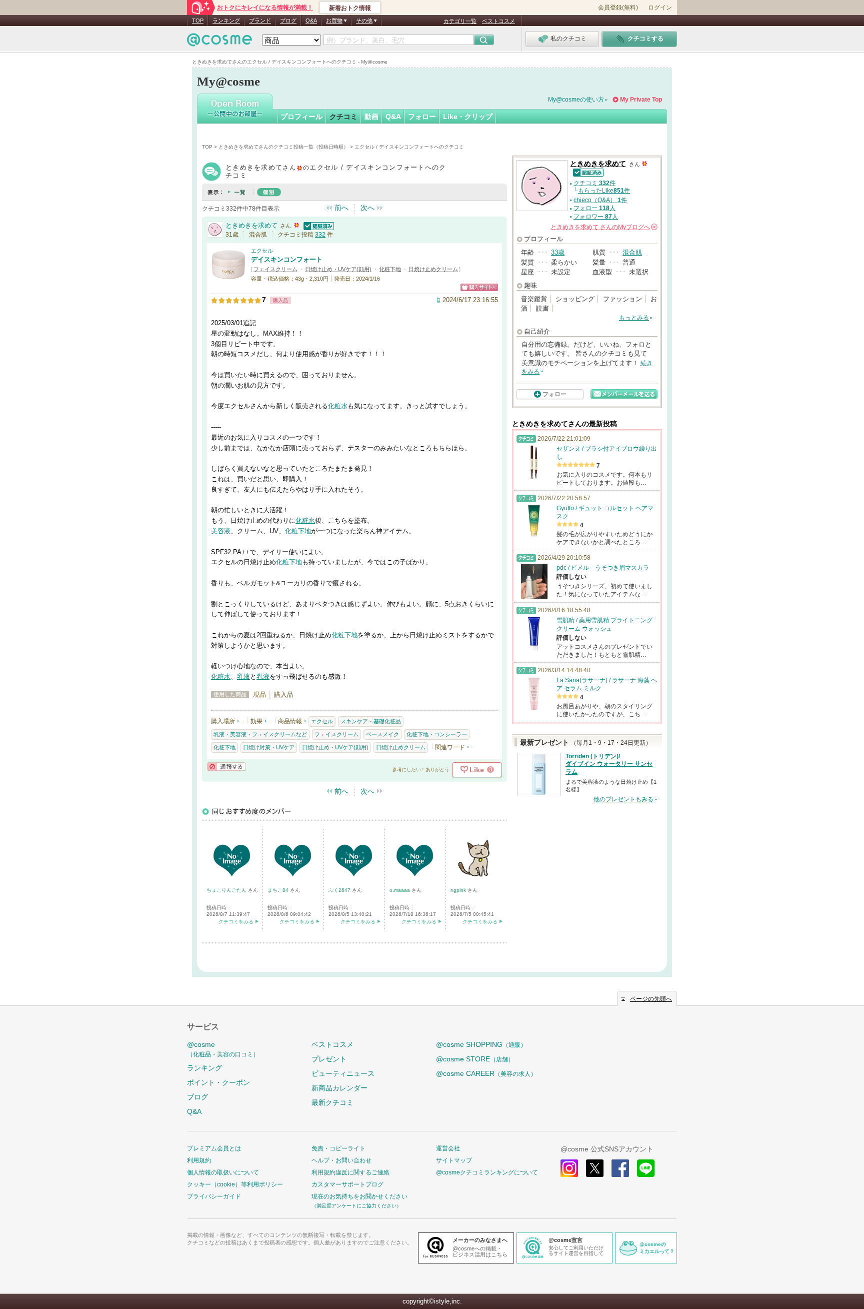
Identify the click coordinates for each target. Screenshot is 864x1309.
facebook (620, 1168)
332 (320, 234)
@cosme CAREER (486, 1073)
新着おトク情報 (350, 8)
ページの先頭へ (651, 998)
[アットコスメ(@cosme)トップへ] (219, 42)
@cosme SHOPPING (481, 1044)
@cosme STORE (475, 1059)
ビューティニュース (343, 1073)
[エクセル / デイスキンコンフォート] (228, 277)
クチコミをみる (236, 921)
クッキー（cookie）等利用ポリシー (235, 1184)
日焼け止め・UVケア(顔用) (338, 269)
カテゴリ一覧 (460, 21)
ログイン (660, 7)
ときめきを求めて (252, 225)
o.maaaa (401, 890)
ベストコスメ (498, 21)
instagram (569, 1168)
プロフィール (301, 117)
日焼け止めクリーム (433, 269)
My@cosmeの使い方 (576, 99)
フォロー (422, 117)
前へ (341, 208)
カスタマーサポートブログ (348, 1184)
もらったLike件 (604, 190)
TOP (198, 21)
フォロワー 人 (596, 216)
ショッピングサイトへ (479, 287)
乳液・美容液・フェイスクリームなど (260, 734)
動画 (371, 117)
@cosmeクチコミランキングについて (487, 1172)
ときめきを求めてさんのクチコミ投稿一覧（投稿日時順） (283, 147)
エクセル (262, 251)
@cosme (223, 1049)
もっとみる (634, 317)
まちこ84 (279, 890)
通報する (226, 766)
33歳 (557, 252)
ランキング (226, 21)
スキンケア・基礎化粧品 (370, 721)
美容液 (220, 531)
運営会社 (448, 1148)
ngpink (459, 890)
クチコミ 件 (595, 183)
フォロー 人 (595, 208)
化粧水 (338, 406)
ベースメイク (382, 734)
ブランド (260, 21)
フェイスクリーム (276, 269)
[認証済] (317, 225)
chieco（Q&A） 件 (600, 200)
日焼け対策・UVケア (268, 747)
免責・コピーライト (339, 1148)
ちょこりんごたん (227, 890)
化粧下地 (390, 269)
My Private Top (641, 99)
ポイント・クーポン (218, 1082)
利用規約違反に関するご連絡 (351, 1172)
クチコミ (344, 117)
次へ (367, 208)
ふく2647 (340, 890)
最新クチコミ (333, 1102)
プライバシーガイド (214, 1196)
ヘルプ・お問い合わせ (342, 1160)
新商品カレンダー (340, 1088)
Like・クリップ (467, 117)
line (645, 1168)
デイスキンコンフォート (286, 259)
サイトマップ (454, 1160)
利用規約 (199, 1160)
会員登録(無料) (618, 7)
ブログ (288, 21)
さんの (603, 227)
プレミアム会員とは (214, 1148)
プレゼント (329, 1059)
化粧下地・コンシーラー (436, 734)
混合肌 (632, 252)
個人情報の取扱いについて (223, 1172)
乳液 (243, 676)
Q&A (311, 21)
